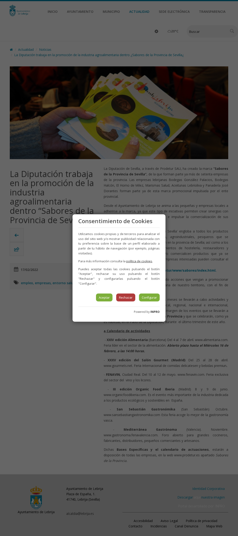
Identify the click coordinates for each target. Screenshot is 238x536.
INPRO (155, 312)
